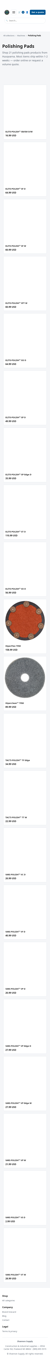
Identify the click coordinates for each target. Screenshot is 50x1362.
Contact (5, 1320)
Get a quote (38, 12)
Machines (21, 35)
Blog (4, 1316)
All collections (8, 35)
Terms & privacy (9, 1331)
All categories (8, 1300)
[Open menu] (14, 12)
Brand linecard (9, 1312)
